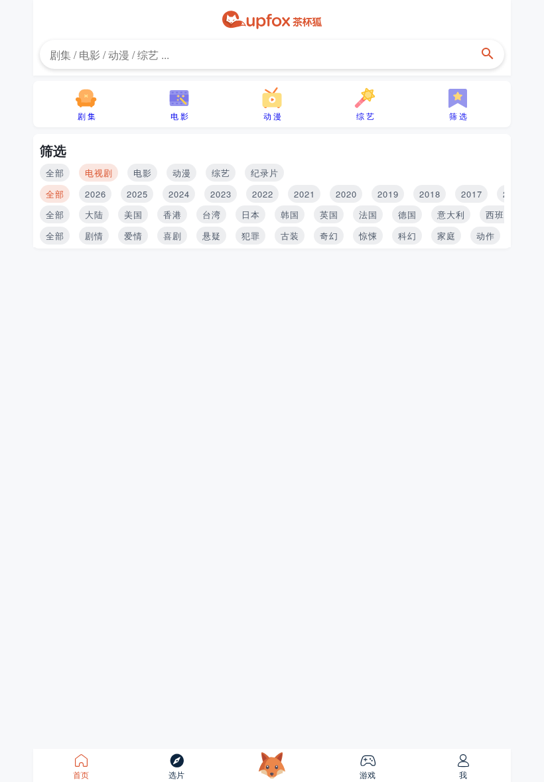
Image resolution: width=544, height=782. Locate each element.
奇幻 (329, 235)
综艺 (221, 172)
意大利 (451, 214)
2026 (95, 194)
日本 (250, 214)
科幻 (407, 235)
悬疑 (211, 235)
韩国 (290, 214)
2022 (262, 194)
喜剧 (172, 235)
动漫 (181, 172)
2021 (304, 194)
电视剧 (99, 172)
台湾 (211, 214)
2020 (346, 194)
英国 (329, 214)
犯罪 (250, 235)
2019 (388, 194)
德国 (407, 214)
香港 (172, 214)
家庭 (446, 235)
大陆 (94, 214)
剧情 (94, 235)
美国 (133, 214)
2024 (179, 194)
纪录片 (265, 172)
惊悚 (368, 235)
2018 (430, 194)
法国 (368, 214)
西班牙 (499, 214)
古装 (290, 235)
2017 (471, 194)
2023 (221, 194)
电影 (142, 172)
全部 (55, 172)
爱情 (133, 235)
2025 (137, 194)
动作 (485, 235)
